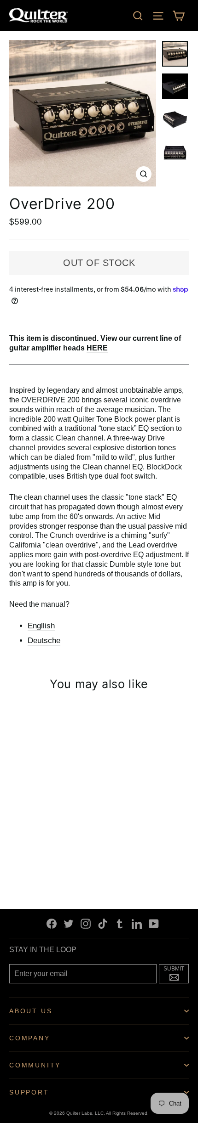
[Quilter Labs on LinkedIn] (137, 923)
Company (29, 1038)
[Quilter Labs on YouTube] (154, 923)
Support (29, 1092)
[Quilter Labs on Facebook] (52, 923)
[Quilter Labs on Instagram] (86, 923)
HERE (97, 348)
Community (35, 1065)
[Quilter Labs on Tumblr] (120, 923)
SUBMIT (176, 972)
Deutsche (44, 640)
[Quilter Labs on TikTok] (103, 923)
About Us (30, 1011)
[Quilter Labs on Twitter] (69, 923)
